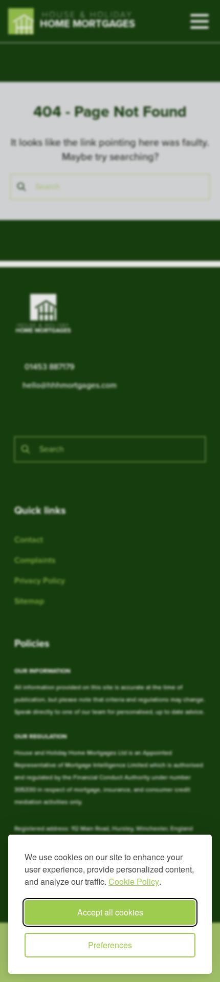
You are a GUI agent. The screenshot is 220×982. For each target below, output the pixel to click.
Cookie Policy (133, 881)
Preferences (110, 945)
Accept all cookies (110, 912)
